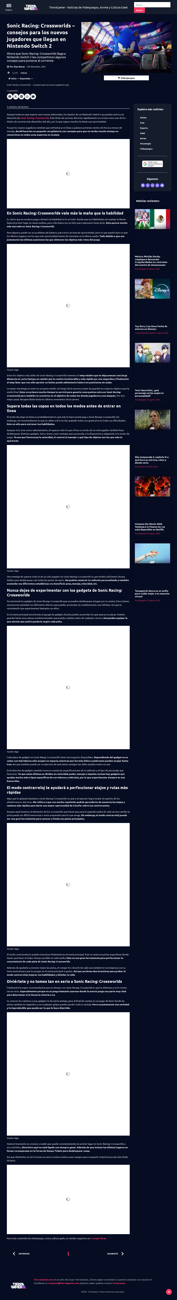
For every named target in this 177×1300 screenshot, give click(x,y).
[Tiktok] (157, 185)
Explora (9, 10)
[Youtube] (162, 185)
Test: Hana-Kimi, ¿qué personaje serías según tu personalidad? (149, 393)
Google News (98, 1238)
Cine (142, 122)
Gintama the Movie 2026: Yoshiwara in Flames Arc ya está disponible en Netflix (150, 526)
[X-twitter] (148, 185)
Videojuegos (128, 77)
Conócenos (119, 1283)
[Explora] (9, 5)
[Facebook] (143, 185)
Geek (142, 133)
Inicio (14, 78)
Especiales (25, 78)
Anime (143, 117)
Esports (144, 128)
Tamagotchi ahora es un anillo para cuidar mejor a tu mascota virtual (152, 593)
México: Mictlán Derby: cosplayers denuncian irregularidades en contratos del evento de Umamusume (151, 260)
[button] (10, 96)
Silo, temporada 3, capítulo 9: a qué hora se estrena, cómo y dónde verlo (152, 459)
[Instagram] (152, 185)
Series (143, 138)
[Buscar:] (152, 4)
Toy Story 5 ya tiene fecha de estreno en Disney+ (151, 327)
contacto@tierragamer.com (63, 1283)
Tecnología (145, 143)
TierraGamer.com (43, 1279)
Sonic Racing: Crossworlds (34, 117)
